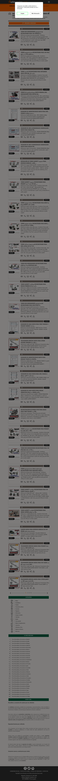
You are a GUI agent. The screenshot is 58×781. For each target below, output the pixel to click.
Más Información (35, 13)
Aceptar (22, 13)
